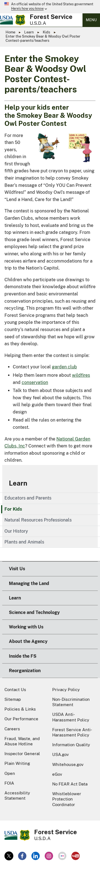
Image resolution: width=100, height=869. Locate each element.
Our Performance (21, 718)
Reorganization (25, 670)
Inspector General (22, 753)
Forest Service (51, 16)
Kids (46, 32)
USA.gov (60, 754)
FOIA (9, 783)
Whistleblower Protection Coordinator (66, 799)
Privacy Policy (66, 689)
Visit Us (17, 568)
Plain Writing (17, 763)
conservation (35, 382)
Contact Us (15, 689)
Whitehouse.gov (68, 764)
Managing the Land (29, 583)
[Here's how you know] (50, 6)
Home (10, 32)
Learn (29, 32)
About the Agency (28, 641)
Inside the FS (22, 656)
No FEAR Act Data (70, 784)
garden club (64, 366)
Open (9, 773)
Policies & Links (20, 709)
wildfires (81, 375)
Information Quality (71, 744)
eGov (57, 774)
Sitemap (12, 699)
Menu (91, 20)
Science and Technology (34, 612)
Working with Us (26, 627)
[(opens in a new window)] (8, 855)
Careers (12, 728)
